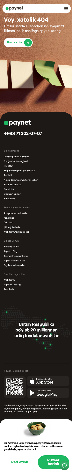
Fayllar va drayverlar (14, 265)
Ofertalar (8, 222)
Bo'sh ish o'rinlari (12, 194)
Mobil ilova (9, 280)
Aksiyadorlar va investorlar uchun (21, 180)
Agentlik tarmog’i (12, 284)
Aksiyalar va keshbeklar (16, 213)
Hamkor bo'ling (11, 246)
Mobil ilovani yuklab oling (16, 232)
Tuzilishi (8, 175)
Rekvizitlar (9, 189)
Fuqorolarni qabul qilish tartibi (19, 170)
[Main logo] (14, 8)
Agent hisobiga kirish (14, 260)
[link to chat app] (64, 465)
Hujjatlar (8, 166)
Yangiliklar (9, 218)
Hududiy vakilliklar (13, 184)
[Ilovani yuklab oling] (42, 384)
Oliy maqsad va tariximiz (16, 156)
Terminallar (9, 289)
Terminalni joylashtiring (15, 256)
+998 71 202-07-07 (23, 133)
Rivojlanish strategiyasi (15, 161)
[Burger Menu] (66, 8)
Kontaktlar (9, 198)
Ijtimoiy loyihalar (12, 227)
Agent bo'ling (10, 251)
